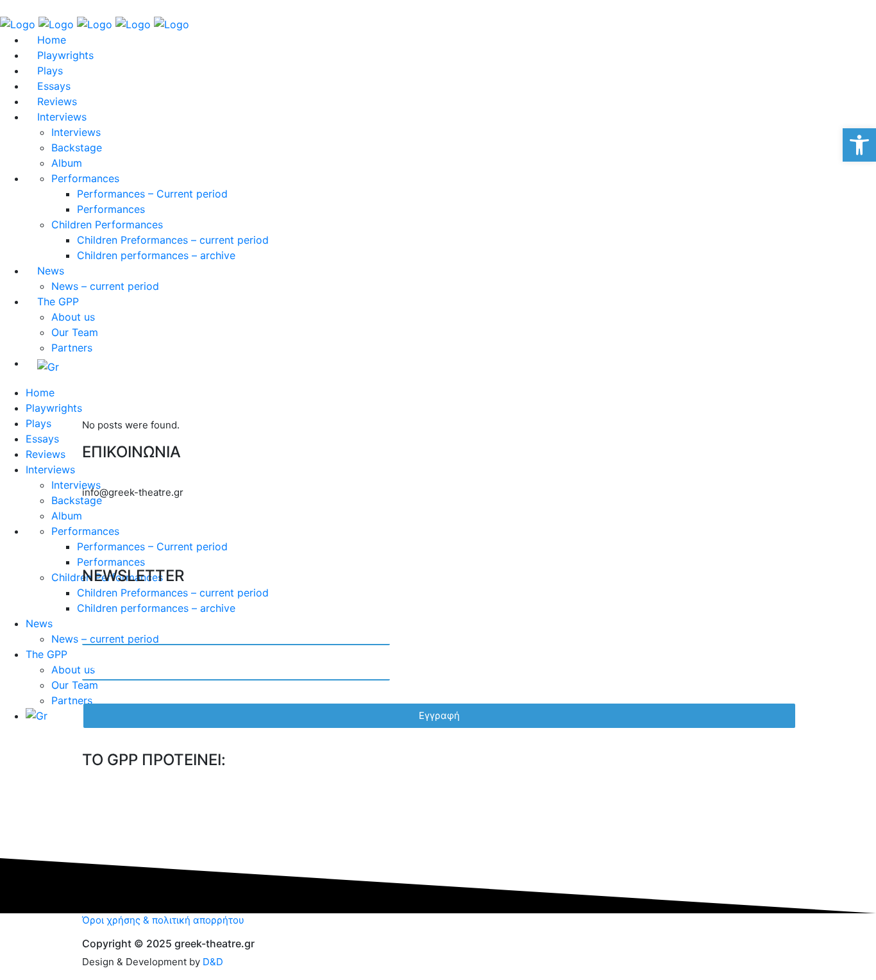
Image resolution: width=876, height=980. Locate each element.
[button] (859, 145)
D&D (213, 962)
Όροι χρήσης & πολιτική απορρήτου (163, 920)
